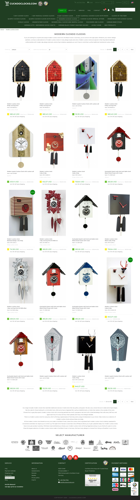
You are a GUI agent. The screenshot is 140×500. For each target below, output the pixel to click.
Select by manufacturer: (40, 49)
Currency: (119, 2)
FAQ (89, 10)
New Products (110, 25)
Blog (6, 480)
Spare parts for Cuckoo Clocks (120, 19)
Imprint (34, 480)
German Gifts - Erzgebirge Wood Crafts (39, 25)
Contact (97, 10)
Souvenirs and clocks (95, 22)
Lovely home (96, 25)
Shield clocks (23, 22)
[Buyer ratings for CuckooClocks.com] (92, 480)
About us (71, 10)
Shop (62, 10)
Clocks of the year (119, 16)
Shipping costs (9, 473)
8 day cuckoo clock (65, 16)
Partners (34, 473)
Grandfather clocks (40, 22)
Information (37, 463)
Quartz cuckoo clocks (17, 19)
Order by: (7, 49)
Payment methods (10, 471)
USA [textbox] (104, 2)
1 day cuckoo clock (21, 16)
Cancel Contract (10, 477)
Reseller (34, 475)
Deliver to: (98, 2)
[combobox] (108, 2)
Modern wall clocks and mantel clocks (67, 22)
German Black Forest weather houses (73, 25)
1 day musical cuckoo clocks (43, 16)
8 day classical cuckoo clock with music (92, 16)
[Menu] (137, 483)
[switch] (134, 494)
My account (8, 475)
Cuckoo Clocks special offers (92, 19)
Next (132, 49)
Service (81, 10)
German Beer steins (114, 22)
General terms (36, 471)
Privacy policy (36, 477)
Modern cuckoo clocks (68, 19)
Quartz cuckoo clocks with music (42, 19)
